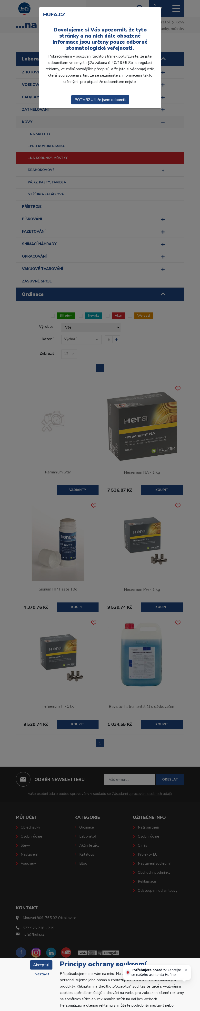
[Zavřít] (186, 970)
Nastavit (41, 974)
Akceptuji (41, 965)
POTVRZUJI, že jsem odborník (100, 99)
